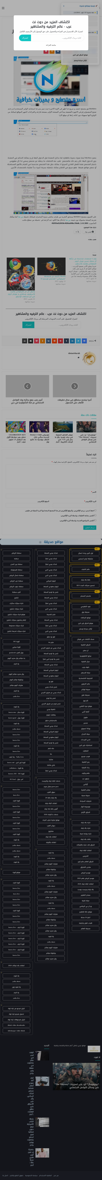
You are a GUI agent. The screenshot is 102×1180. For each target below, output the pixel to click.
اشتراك (25, 37)
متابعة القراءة (51, 45)
